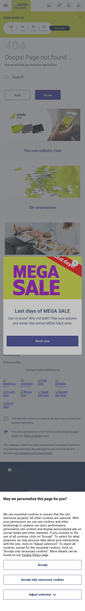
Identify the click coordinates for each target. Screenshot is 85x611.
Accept (42, 565)
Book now (43, 341)
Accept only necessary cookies (42, 580)
